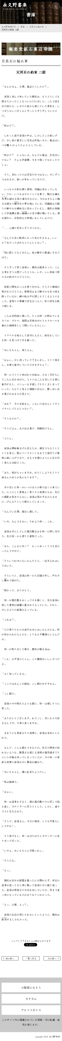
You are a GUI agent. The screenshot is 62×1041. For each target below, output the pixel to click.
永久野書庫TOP (9, 26)
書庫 (22, 26)
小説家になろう (31, 987)
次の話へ (52, 958)
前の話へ (10, 958)
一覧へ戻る (31, 958)
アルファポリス (31, 1010)
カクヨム (31, 999)
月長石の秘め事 (36, 26)
